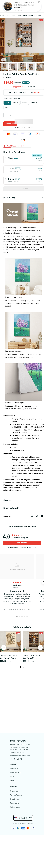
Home (2, 15)
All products (11, 15)
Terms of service (16, 795)
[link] (7, 6)
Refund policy (15, 807)
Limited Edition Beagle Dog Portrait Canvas (17, 609)
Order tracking (15, 773)
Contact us (14, 769)
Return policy (15, 803)
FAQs (12, 777)
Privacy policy (15, 791)
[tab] (17, 616)
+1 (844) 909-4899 (17, 752)
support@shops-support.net (20, 755)
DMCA (12, 781)
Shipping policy (15, 799)
